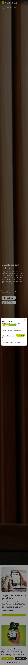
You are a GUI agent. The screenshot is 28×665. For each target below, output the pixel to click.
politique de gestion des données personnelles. (13, 341)
